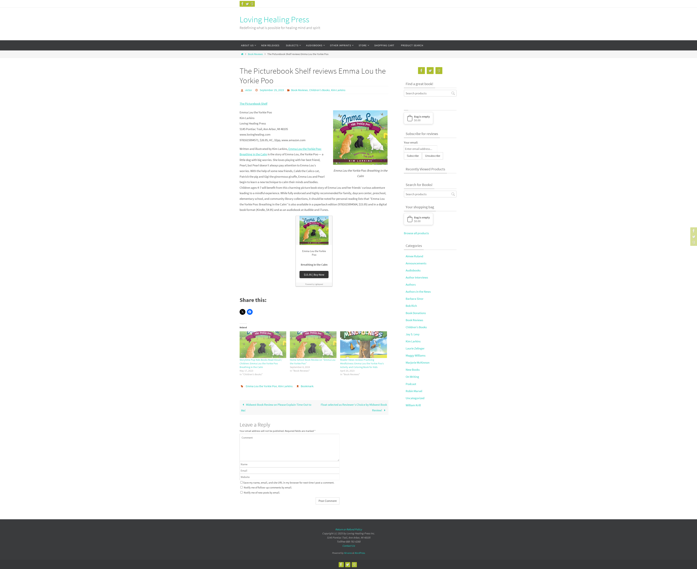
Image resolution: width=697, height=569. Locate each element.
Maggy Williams (415, 355)
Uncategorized (415, 398)
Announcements (416, 263)
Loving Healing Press (274, 19)
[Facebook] (242, 4)
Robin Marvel (414, 391)
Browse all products (416, 233)
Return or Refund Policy (348, 529)
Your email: (411, 142)
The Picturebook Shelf (253, 104)
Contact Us (348, 545)
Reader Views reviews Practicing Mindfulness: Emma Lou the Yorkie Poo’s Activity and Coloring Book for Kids (362, 363)
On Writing (412, 377)
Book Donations (416, 313)
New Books (413, 370)
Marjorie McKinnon (417, 363)
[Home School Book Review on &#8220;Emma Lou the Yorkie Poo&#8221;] (313, 344)
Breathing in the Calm (314, 264)
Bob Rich (411, 306)
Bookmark (307, 386)
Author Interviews (417, 277)
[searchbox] (430, 93)
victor (248, 90)
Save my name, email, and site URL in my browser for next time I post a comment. (288, 482)
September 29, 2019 (272, 90)
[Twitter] (247, 4)
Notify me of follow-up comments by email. (268, 487)
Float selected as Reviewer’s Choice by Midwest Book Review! (354, 407)
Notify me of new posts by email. (262, 492)
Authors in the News (418, 292)
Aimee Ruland (414, 256)
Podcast (411, 384)
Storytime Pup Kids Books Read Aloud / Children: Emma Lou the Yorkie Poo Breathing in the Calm (261, 363)
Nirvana (348, 552)
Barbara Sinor (414, 299)
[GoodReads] (252, 4)
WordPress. (359, 552)
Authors (411, 284)
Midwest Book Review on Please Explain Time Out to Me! (276, 407)
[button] (418, 118)
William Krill (413, 405)
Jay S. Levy (412, 334)
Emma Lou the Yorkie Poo (261, 386)
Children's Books (319, 90)
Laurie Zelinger (415, 348)
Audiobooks (413, 270)
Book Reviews (255, 54)
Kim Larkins (338, 90)
